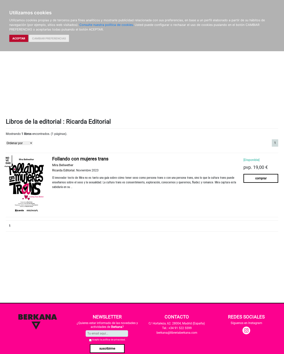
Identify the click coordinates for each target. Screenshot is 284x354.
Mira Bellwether (62, 165)
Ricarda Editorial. (63, 170)
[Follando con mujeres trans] (26, 185)
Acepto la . (109, 339)
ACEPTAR (18, 38)
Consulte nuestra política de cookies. (106, 25)
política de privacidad (114, 339)
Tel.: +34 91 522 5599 (177, 328)
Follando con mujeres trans (80, 159)
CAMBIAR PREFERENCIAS (49, 38)
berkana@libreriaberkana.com (176, 332)
